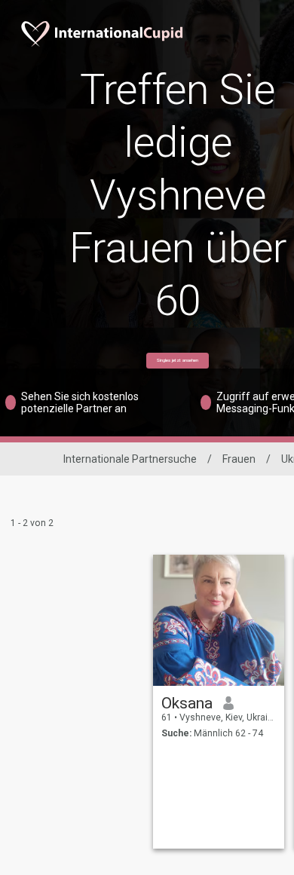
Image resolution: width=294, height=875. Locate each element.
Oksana (187, 703)
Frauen (239, 459)
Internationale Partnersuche (130, 459)
